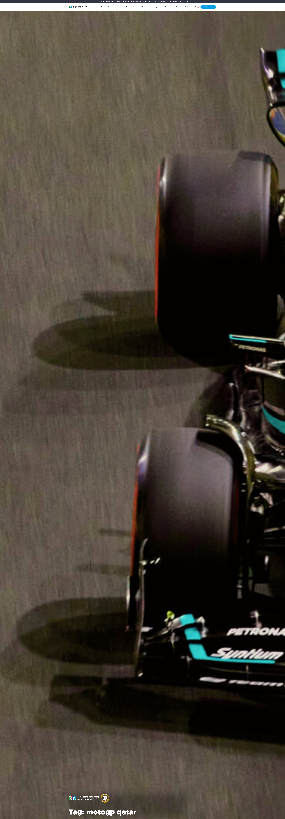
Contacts (187, 7)
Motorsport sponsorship (149, 7)
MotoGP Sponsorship (128, 7)
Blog (177, 7)
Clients (166, 7)
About (92, 7)
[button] (198, 7)
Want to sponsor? (208, 7)
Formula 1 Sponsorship (108, 7)
